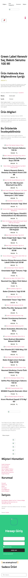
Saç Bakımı (21, 92)
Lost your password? (8, 554)
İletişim (24, 4)
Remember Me (8, 546)
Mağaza (4, 4)
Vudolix (7, 512)
